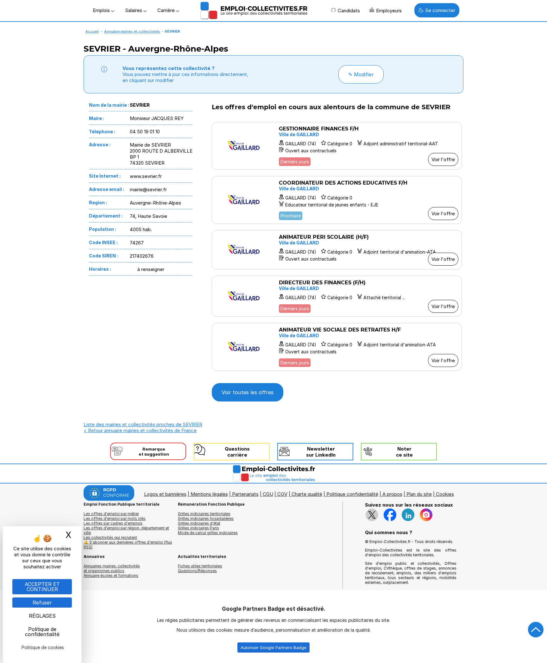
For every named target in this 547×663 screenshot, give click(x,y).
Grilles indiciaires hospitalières (206, 518)
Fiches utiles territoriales (200, 566)
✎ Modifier (361, 74)
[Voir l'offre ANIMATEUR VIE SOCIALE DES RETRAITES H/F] (337, 346)
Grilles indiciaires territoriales (204, 513)
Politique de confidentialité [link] (42, 631)
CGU (268, 494)
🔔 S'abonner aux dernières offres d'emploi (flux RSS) (128, 544)
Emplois (102, 10)
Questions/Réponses (197, 570)
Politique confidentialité (352, 494)
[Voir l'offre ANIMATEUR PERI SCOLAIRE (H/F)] (337, 249)
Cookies (445, 494)
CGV (282, 494)
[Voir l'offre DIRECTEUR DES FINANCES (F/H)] (337, 296)
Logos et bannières (165, 494)
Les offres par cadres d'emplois (113, 523)
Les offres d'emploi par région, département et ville (126, 530)
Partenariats (245, 494)
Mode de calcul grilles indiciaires (208, 532)
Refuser (42, 602)
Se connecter (440, 10)
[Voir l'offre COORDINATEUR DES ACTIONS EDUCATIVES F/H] (337, 200)
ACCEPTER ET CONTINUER (42, 586)
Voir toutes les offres (248, 392)
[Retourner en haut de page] (536, 630)
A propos (392, 494)
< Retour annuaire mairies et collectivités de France (140, 430)
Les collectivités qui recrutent (110, 537)
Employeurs (389, 11)
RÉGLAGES (42, 616)
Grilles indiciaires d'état (199, 523)
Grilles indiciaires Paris (198, 528)
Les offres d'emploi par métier (111, 513)
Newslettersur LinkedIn (321, 452)
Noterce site (404, 452)
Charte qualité (307, 494)
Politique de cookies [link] (43, 647)
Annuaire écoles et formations (111, 575)
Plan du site (419, 494)
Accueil (92, 31)
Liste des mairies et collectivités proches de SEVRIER (143, 424)
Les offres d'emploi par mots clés (115, 518)
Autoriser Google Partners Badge (273, 647)
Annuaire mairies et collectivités (132, 31)
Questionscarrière (237, 452)
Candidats (349, 11)
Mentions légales (209, 494)
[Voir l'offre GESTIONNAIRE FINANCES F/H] (337, 145)
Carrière (166, 10)
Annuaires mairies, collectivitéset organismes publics (112, 568)
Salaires (134, 10)
